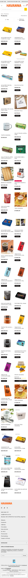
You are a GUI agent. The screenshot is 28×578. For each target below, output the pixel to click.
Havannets (3, 522)
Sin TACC (3, 531)
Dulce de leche (4, 529)
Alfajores (3, 520)
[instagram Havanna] (1, 507)
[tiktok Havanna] (4, 507)
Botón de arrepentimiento (14, 566)
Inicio (2, 13)
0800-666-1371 (5, 512)
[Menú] (1, 5)
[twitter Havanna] (7, 507)
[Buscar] (25, 9)
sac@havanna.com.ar (6, 514)
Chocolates (4, 527)
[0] (26, 5)
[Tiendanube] (6, 569)
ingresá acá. (24, 565)
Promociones (4, 533)
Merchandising (4, 536)
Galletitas (3, 524)
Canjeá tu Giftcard (5, 538)
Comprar (21, 380)
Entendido (12, 575)
